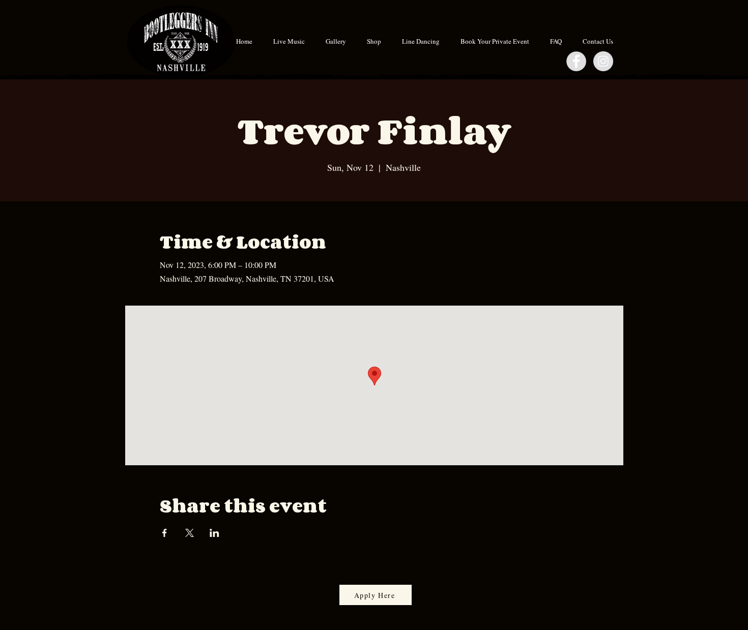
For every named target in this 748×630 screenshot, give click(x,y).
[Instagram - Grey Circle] (603, 61)
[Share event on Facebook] (164, 533)
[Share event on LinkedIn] (214, 533)
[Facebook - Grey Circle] (576, 61)
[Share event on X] (189, 533)
